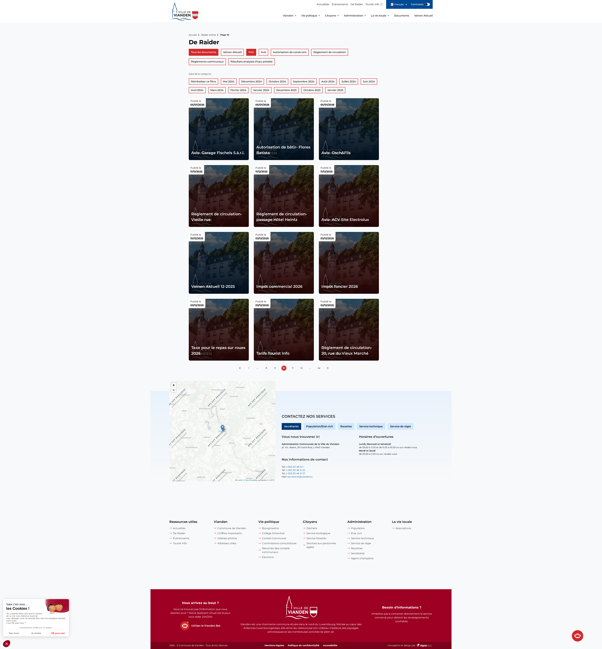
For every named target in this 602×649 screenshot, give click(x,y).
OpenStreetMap (251, 480)
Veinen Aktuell (423, 15)
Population (358, 528)
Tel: (292, 466)
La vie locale (378, 15)
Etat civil (356, 533)
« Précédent (240, 368)
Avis (263, 52)
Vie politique (309, 15)
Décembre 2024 (251, 81)
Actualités (323, 4)
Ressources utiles (183, 522)
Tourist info (372, 4)
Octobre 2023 (311, 90)
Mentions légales (274, 645)
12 (301, 368)
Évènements (340, 4)
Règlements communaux (207, 61)
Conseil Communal (274, 538)
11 (292, 368)
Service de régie (400, 426)
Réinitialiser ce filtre (203, 81)
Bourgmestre (270, 528)
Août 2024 (328, 81)
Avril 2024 (197, 90)
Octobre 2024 (277, 81)
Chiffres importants (229, 533)
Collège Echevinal (273, 533)
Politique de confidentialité (303, 645)
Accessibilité (330, 645)
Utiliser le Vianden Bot (205, 625)
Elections (268, 557)
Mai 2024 (228, 81)
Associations (403, 528)
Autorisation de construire (289, 52)
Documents (401, 15)
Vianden (288, 15)
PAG (251, 52)
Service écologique (318, 533)
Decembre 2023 (286, 90)
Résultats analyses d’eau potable (252, 61)
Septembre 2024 (303, 81)
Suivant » (327, 368)
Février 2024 (238, 90)
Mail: (297, 476)
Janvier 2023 (335, 90)
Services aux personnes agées (321, 545)
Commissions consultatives (279, 543)
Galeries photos (227, 538)
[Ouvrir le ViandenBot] (577, 635)
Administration (353, 15)
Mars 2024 (217, 90)
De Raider (357, 4)
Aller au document (219, 129)
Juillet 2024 (348, 81)
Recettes (346, 426)
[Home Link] (301, 607)
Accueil (193, 34)
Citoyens (330, 15)
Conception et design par (410, 645)
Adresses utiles (226, 543)
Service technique (371, 426)
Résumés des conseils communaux (276, 550)
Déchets (311, 528)
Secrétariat (291, 426)
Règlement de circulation (329, 52)
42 (319, 368)
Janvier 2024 (261, 90)
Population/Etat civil (319, 426)
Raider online (208, 34)
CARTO (272, 480)
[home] (178, 16)
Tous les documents (203, 52)
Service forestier (316, 538)
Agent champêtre (362, 558)
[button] (398, 4)
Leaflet (239, 480)
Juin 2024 (369, 81)
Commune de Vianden (231, 528)
